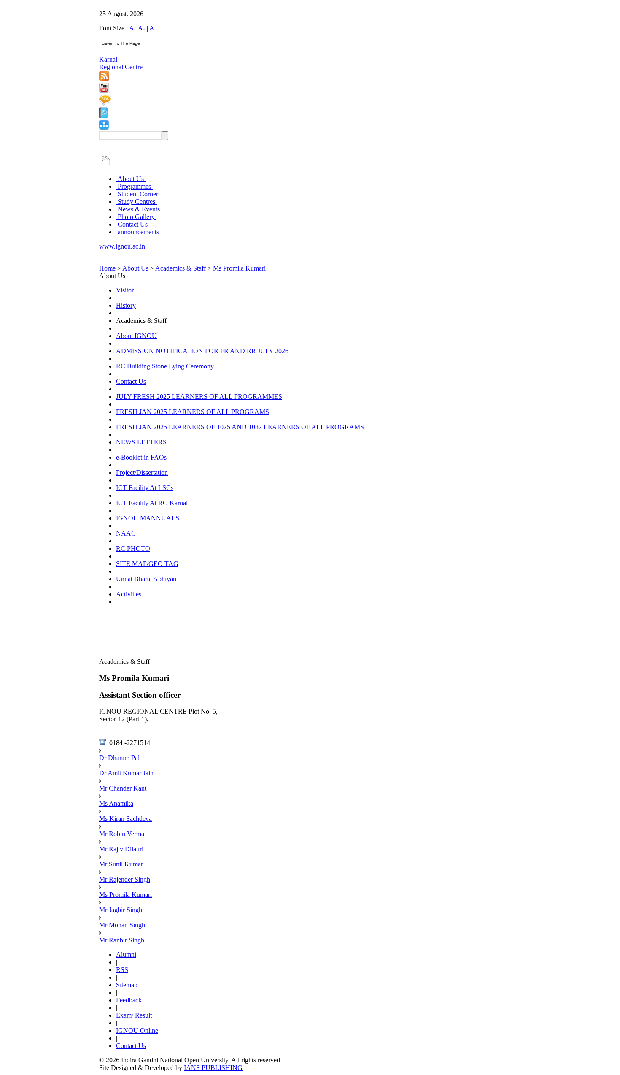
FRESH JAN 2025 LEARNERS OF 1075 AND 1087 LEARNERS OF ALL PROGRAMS (240, 427)
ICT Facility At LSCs (144, 487)
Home (107, 268)
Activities (128, 594)
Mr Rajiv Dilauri (121, 849)
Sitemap (126, 984)
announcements (138, 232)
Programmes (134, 186)
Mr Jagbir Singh (120, 909)
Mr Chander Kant (122, 788)
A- (141, 28)
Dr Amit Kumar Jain (126, 773)
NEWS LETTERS (141, 442)
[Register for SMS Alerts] (105, 103)
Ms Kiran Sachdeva (125, 818)
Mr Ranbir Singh (121, 940)
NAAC (126, 533)
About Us (131, 178)
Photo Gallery (136, 216)
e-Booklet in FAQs (141, 457)
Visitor (125, 290)
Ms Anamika (116, 803)
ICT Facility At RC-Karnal (152, 502)
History (126, 305)
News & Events (139, 209)
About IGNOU (136, 335)
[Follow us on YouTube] (104, 90)
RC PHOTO (133, 548)
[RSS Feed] (104, 78)
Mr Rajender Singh (124, 879)
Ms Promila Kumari (239, 268)
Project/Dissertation (142, 472)
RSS (122, 969)
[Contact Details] (103, 115)
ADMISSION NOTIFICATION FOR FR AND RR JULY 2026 (202, 351)
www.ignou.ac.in (122, 246)
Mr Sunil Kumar (121, 864)
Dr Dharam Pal (119, 757)
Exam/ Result (134, 1015)
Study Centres (136, 201)
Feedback (129, 1000)
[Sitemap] (104, 127)
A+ (153, 28)
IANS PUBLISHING (213, 1067)
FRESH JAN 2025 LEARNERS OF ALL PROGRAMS (192, 411)
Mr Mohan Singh (122, 925)
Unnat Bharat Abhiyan (146, 578)
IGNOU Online (137, 1030)
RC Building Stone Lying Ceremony (165, 366)
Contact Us (132, 224)
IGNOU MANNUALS (147, 518)
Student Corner (138, 194)
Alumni (126, 954)
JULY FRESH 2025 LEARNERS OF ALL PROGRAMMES (199, 396)
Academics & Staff (180, 268)
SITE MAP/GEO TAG (147, 563)
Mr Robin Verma (121, 833)
